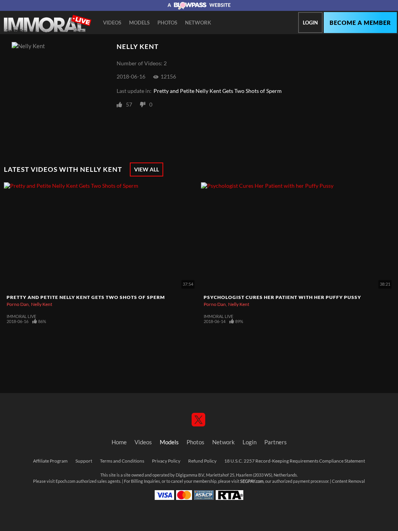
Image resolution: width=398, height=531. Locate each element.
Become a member (360, 22)
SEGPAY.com (252, 481)
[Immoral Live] (47, 23)
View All (146, 169)
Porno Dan (18, 304)
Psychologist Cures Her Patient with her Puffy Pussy (282, 297)
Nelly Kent (41, 304)
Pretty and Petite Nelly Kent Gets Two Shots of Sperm (218, 91)
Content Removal (348, 481)
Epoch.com (65, 481)
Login (310, 22)
